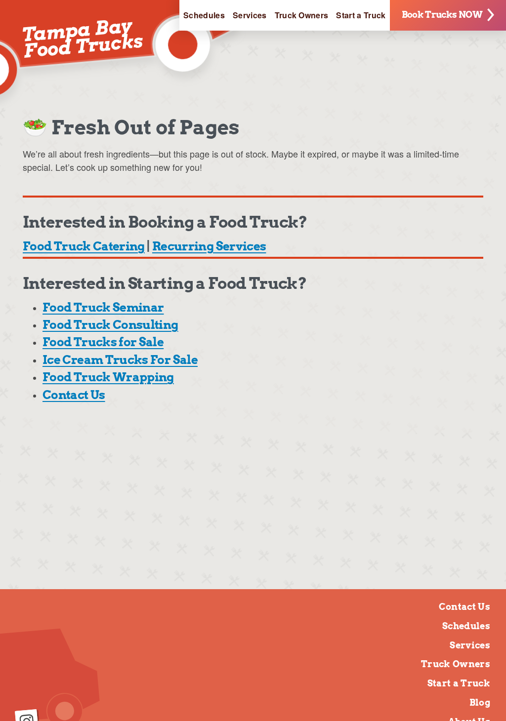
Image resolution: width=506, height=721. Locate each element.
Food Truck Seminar (103, 307)
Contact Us (73, 395)
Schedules (204, 15)
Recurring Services (209, 246)
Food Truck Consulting (110, 325)
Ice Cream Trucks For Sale (120, 360)
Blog (479, 702)
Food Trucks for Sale (103, 342)
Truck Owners (302, 15)
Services (250, 15)
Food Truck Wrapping (108, 377)
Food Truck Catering (84, 246)
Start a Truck (360, 15)
